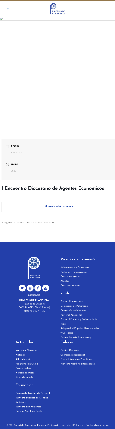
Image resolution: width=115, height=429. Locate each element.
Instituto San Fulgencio (28, 407)
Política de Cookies (84, 425)
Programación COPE (27, 364)
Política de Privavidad (59, 425)
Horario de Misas (25, 373)
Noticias (20, 355)
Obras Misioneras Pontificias (76, 359)
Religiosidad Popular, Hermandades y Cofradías (79, 330)
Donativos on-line (70, 285)
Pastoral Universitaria (72, 301)
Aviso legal (102, 425)
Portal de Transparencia (73, 272)
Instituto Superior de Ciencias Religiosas (32, 400)
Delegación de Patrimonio (74, 306)
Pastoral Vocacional (71, 315)
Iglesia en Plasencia (26, 350)
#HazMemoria (23, 359)
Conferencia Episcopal (72, 355)
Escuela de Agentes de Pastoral (33, 393)
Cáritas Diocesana (70, 350)
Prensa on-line (23, 368)
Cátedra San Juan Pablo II (30, 411)
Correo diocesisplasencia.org (75, 337)
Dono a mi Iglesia (70, 276)
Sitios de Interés (24, 377)
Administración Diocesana (74, 267)
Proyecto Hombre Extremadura (77, 364)
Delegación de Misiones (73, 310)
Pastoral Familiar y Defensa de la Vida (78, 321)
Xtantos (64, 281)
